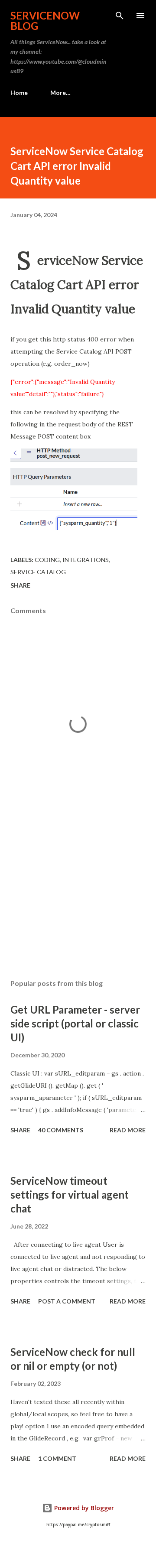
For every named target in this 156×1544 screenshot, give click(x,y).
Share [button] (20, 585)
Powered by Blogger (83, 1508)
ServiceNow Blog (45, 20)
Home (19, 92)
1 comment (57, 1458)
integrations (85, 559)
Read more (128, 1130)
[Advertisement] (78, 897)
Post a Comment (66, 1301)
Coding (47, 559)
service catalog (38, 571)
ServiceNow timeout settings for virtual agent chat (69, 1194)
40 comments (60, 1130)
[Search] (119, 15)
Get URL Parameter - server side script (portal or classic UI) (75, 1023)
